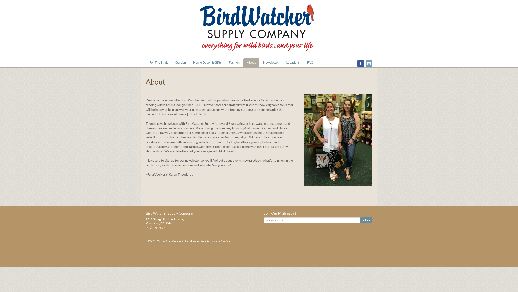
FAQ (310, 62)
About (251, 62)
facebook (360, 63)
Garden (180, 62)
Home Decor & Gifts (207, 62)
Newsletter (271, 62)
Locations (293, 62)
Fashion (234, 62)
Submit (366, 220)
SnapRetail (226, 241)
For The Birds (158, 62)
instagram (369, 63)
